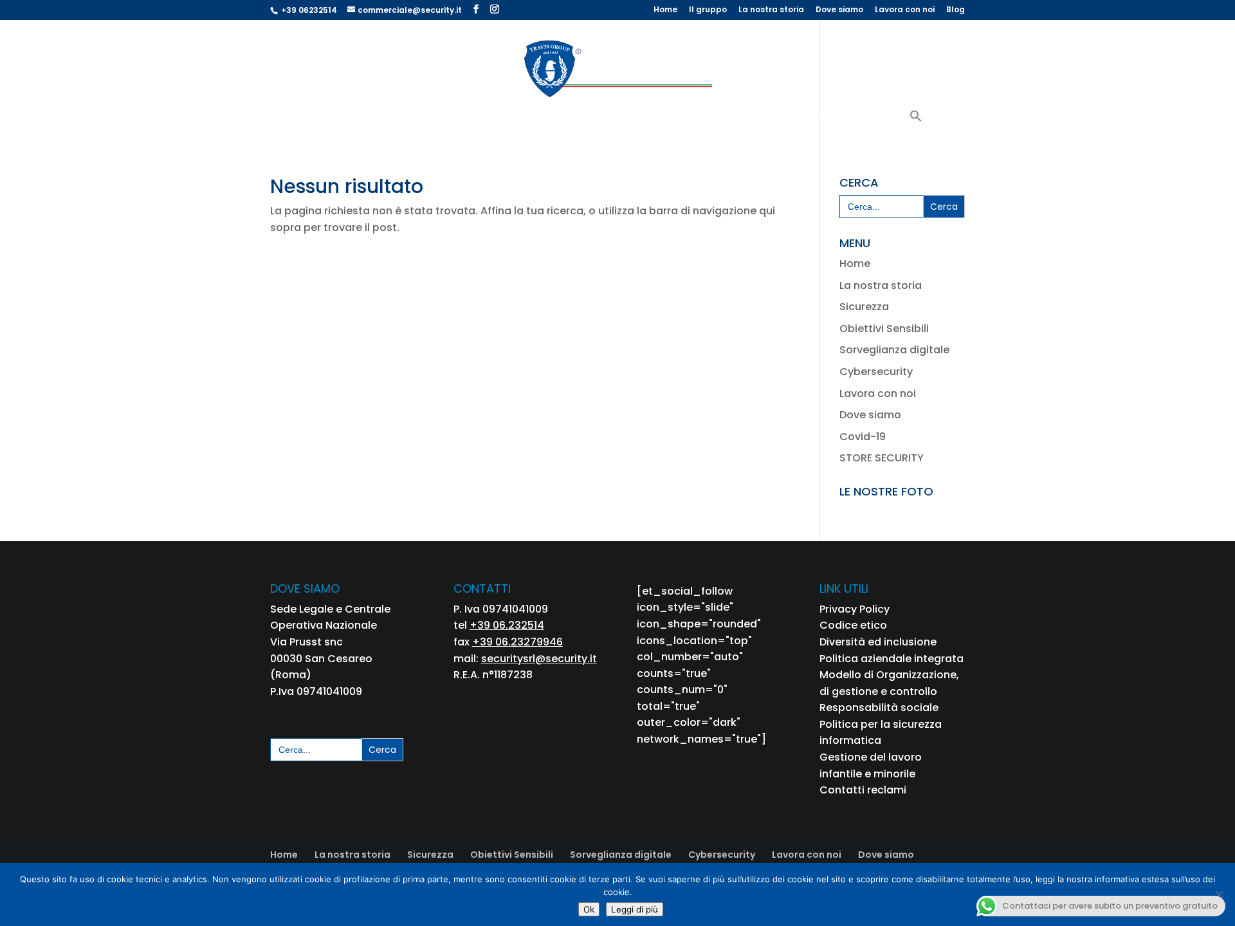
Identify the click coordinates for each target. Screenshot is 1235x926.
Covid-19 (862, 436)
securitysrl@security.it (539, 658)
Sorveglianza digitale (894, 349)
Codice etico (853, 625)
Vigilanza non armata (585, 120)
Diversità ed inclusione (878, 641)
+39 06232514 (309, 10)
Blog (955, 10)
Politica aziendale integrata (891, 658)
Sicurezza (864, 306)
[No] (1218, 894)
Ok (588, 909)
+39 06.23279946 (517, 641)
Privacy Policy (854, 609)
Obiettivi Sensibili (486, 120)
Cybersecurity (867, 120)
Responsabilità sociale (878, 707)
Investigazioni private (773, 120)
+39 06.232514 (507, 625)
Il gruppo (708, 10)
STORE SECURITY (881, 457)
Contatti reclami (862, 789)
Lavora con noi (905, 10)
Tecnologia (673, 120)
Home (665, 10)
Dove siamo (839, 10)
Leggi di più (634, 909)
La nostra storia (771, 10)
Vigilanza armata (385, 120)
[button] (916, 124)
